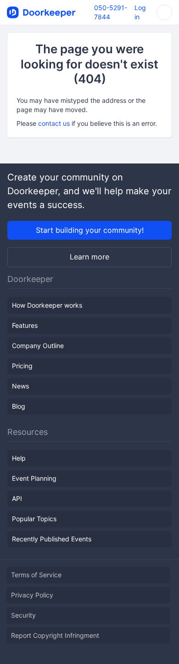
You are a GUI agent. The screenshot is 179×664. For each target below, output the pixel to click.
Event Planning (34, 478)
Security (23, 615)
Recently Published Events (51, 539)
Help (19, 458)
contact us (54, 123)
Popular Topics (34, 519)
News (20, 386)
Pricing (22, 366)
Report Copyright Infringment (55, 635)
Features (25, 325)
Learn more (89, 256)
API (17, 498)
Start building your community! (90, 230)
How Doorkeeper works (47, 305)
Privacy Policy (32, 595)
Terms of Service (36, 575)
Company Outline (38, 345)
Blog (18, 406)
